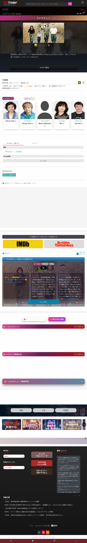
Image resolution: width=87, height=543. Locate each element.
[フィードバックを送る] (78, 13)
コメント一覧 (76, 495)
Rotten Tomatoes (50, 537)
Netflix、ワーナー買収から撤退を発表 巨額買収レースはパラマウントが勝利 (29, 512)
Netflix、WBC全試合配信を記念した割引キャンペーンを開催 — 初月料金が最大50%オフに (34, 515)
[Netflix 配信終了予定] (31, 424)
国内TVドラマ (19, 183)
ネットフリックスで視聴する (43, 67)
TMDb (40, 537)
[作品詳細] (13, 143)
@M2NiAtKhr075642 (11, 275)
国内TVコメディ (9, 183)
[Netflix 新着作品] (11, 424)
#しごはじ (62, 277)
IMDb (44, 537)
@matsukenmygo (64, 275)
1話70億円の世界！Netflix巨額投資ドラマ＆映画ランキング (24, 508)
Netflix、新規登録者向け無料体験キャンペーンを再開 (22, 501)
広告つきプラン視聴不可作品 (41, 471)
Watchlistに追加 (57, 319)
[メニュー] (82, 3)
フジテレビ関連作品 (9, 175)
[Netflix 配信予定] (51, 424)
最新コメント (62, 450)
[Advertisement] (43, 207)
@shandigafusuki (37, 275)
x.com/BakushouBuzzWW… (14, 282)
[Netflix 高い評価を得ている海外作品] (72, 424)
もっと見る (78, 326)
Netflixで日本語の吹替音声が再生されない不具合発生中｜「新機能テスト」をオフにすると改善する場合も (39, 505)
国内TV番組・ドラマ (30, 183)
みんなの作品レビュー (41, 455)
